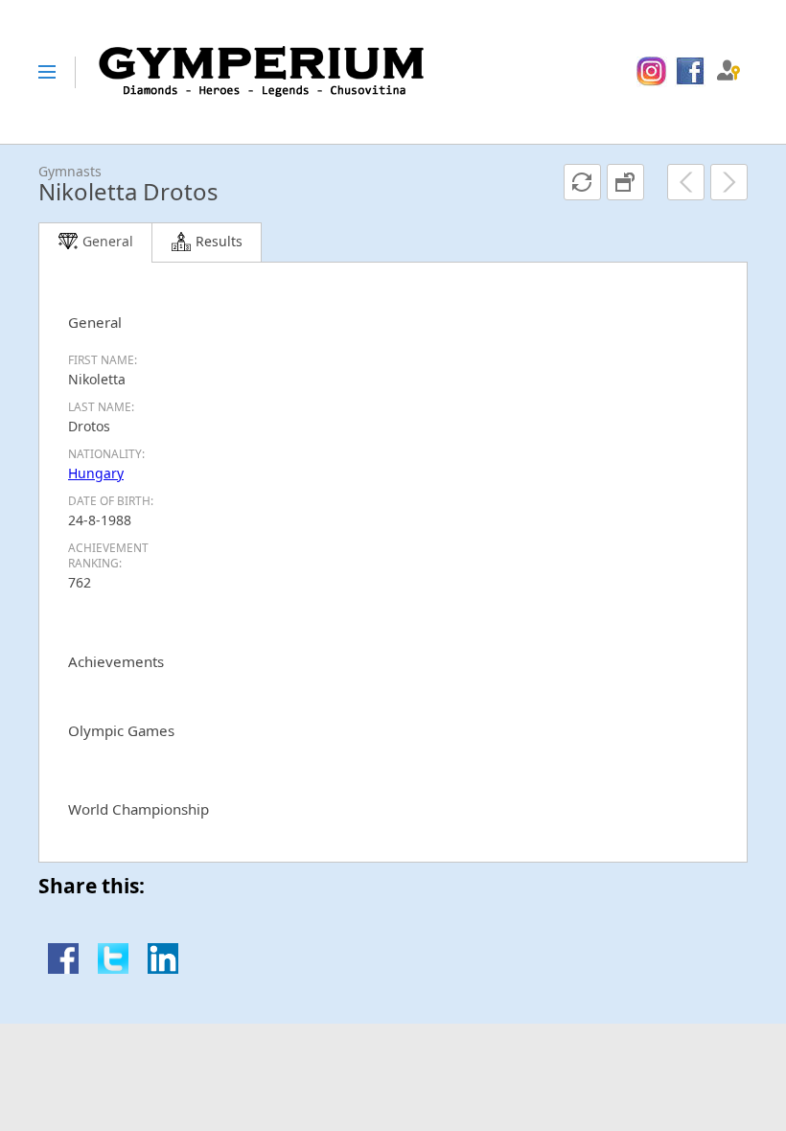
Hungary (96, 473)
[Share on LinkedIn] (163, 968)
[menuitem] (651, 72)
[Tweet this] (113, 968)
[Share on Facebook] (63, 968)
